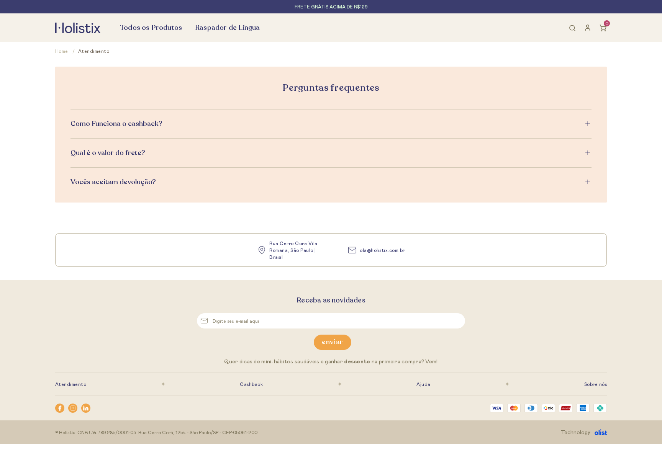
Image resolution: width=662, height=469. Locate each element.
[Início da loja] (77, 28)
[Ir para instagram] (72, 408)
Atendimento (70, 384)
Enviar (332, 341)
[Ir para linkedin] (85, 408)
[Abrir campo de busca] (572, 28)
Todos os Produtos (151, 27)
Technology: (576, 432)
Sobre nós (595, 384)
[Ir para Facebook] (59, 408)
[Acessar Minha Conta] (588, 29)
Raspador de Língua (227, 27)
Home (65, 51)
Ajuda (423, 384)
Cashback (251, 384)
